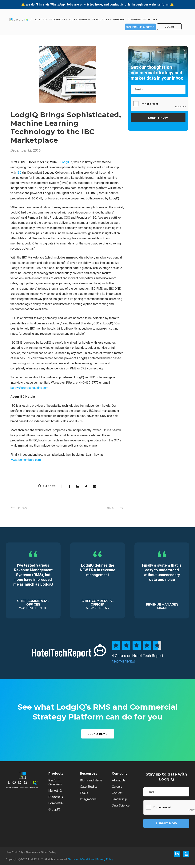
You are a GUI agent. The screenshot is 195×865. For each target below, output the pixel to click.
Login (169, 26)
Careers (117, 786)
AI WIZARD (38, 19)
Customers (78, 19)
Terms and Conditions (81, 859)
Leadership (119, 799)
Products (57, 19)
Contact (117, 793)
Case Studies (88, 786)
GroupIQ (54, 809)
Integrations (88, 799)
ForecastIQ (56, 803)
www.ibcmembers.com (25, 460)
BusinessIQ (55, 797)
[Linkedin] (177, 854)
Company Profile (141, 19)
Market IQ (55, 790)
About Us (118, 780)
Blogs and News (91, 780)
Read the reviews (124, 661)
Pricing (119, 19)
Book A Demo (98, 733)
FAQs (84, 793)
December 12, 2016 (25, 150)
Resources (100, 19)
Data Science (120, 805)
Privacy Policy (104, 859)
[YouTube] (186, 854)
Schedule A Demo (140, 26)
